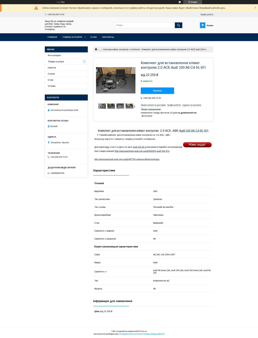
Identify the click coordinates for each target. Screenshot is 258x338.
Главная (52, 37)
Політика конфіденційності (153, 334)
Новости (52, 67)
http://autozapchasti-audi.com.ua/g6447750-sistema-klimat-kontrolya (126, 159)
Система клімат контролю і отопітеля (121, 49)
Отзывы (52, 86)
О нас (93, 37)
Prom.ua (143, 331)
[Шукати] (178, 25)
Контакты (108, 37)
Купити (157, 90)
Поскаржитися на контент (129, 334)
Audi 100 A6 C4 (140, 147)
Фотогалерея (54, 55)
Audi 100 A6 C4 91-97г (194, 130)
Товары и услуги (72, 37)
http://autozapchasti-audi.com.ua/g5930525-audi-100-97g (142, 151)
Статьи (51, 74)
